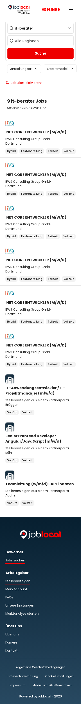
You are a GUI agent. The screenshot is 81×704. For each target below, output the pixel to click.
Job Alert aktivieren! (26, 83)
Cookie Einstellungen (59, 676)
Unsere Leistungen (19, 605)
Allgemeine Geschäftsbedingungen (40, 667)
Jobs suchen (15, 560)
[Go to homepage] (18, 9)
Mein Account (16, 589)
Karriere (11, 642)
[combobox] (40, 28)
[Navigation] (71, 9)
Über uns (12, 634)
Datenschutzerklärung (23, 676)
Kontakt (11, 650)
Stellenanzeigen (17, 581)
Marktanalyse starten (22, 613)
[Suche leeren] (69, 28)
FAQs (9, 597)
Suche (40, 53)
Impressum (17, 685)
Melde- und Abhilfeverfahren (52, 685)
